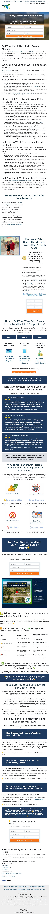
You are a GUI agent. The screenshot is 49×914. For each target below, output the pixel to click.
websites (41, 122)
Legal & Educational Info (38, 887)
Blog (44, 889)
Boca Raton (36, 86)
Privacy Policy (30, 889)
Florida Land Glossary (27, 887)
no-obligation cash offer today (26, 676)
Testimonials (26, 1)
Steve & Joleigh (39, 799)
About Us (20, 1)
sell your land (36, 620)
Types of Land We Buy (19, 886)
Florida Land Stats (24, 891)
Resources (9, 887)
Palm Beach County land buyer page (11, 873)
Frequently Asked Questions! (24, 814)
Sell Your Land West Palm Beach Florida (20, 180)
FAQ (41, 889)
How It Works (14, 1)
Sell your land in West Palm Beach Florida (23, 93)
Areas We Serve (33, 886)
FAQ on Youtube (21, 816)
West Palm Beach (6, 70)
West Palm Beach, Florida (15, 224)
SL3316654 (29, 283)
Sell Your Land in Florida (8, 876)
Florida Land (40, 715)
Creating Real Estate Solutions (40, 899)
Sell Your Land (7, 1)
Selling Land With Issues (17, 887)
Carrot (33, 912)
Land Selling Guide (41, 886)
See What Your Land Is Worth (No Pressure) (24, 372)
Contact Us (27, 886)
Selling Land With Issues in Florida (37, 1)
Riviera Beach (5, 867)
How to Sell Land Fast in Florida (10, 889)
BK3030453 (37, 280)
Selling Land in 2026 (22, 889)
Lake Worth (5, 865)
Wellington (4, 869)
